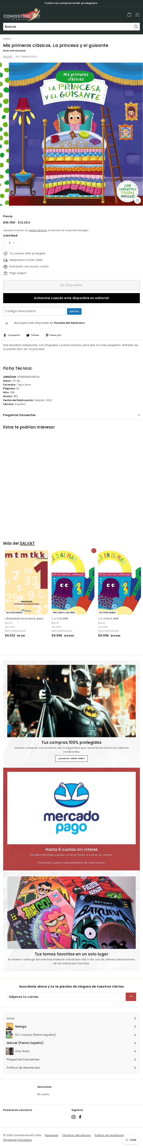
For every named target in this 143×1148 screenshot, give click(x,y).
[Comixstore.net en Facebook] (80, 1117)
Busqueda (51, 1135)
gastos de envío (38, 230)
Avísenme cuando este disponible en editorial (71, 298)
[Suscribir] (131, 997)
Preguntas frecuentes (17, 1140)
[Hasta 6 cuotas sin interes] (71, 808)
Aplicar (74, 311)
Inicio (6, 38)
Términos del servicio (76, 1135)
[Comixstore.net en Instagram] (73, 1117)
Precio (8, 216)
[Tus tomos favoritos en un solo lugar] (71, 912)
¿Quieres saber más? (71, 758)
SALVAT (7, 56)
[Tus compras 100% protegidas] (71, 701)
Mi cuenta (43, 1094)
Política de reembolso (109, 1135)
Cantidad (10, 235)
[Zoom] (137, 200)
